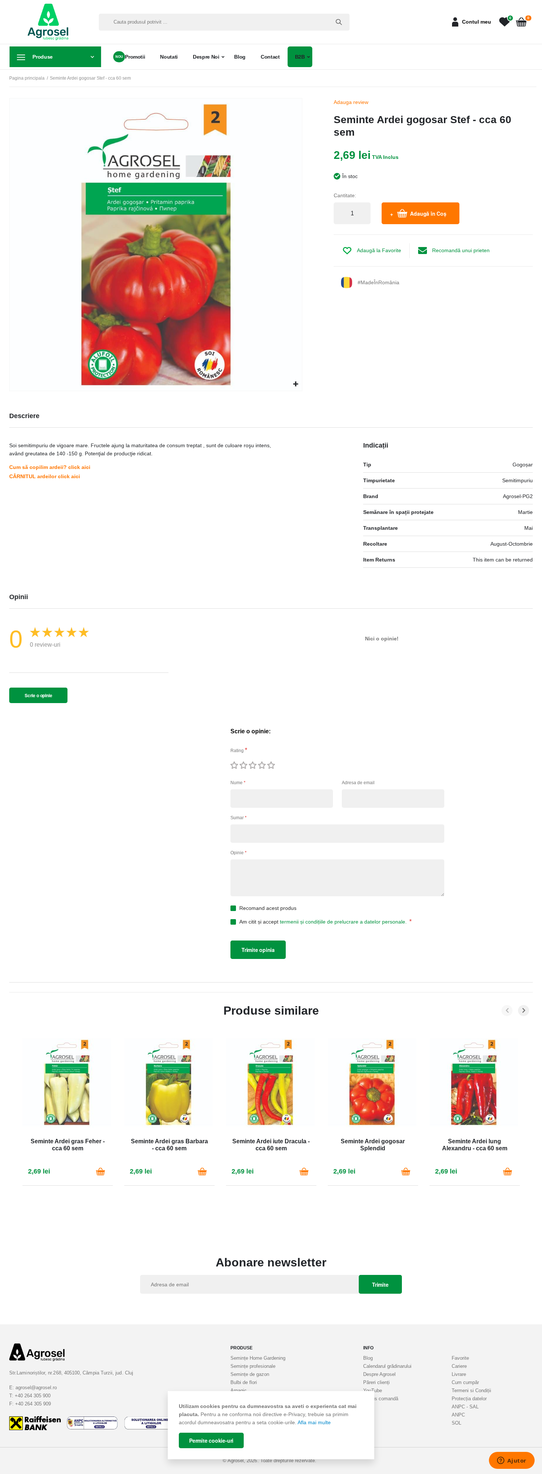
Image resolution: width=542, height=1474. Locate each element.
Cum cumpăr (465, 1382)
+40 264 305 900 (33, 1395)
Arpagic (238, 1390)
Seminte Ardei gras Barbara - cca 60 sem (169, 1144)
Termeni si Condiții (471, 1390)
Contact (270, 57)
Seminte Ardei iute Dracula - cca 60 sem (271, 1144)
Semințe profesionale (252, 1366)
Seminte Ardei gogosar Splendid (373, 1144)
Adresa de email (358, 782)
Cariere (459, 1366)
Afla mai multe (314, 1422)
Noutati (169, 57)
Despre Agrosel (379, 1374)
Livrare (459, 1374)
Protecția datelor (469, 1398)
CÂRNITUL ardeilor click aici (44, 476)
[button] (295, 384)
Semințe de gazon (249, 1374)
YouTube (372, 1390)
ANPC (458, 1415)
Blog (240, 57)
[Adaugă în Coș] (100, 1171)
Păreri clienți (376, 1382)
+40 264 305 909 (33, 1404)
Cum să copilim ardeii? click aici (49, 467)
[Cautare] (339, 22)
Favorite (460, 1358)
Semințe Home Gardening (257, 1358)
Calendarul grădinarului (387, 1366)
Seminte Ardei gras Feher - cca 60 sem (68, 1144)
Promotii (135, 57)
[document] (271, 1425)
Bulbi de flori (243, 1382)
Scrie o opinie (38, 695)
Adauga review (351, 102)
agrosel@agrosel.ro (36, 1387)
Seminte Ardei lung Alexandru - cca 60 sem (474, 1144)
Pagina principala (27, 78)
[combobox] (224, 22)
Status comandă (380, 1398)
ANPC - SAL (465, 1406)
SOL (456, 1423)
